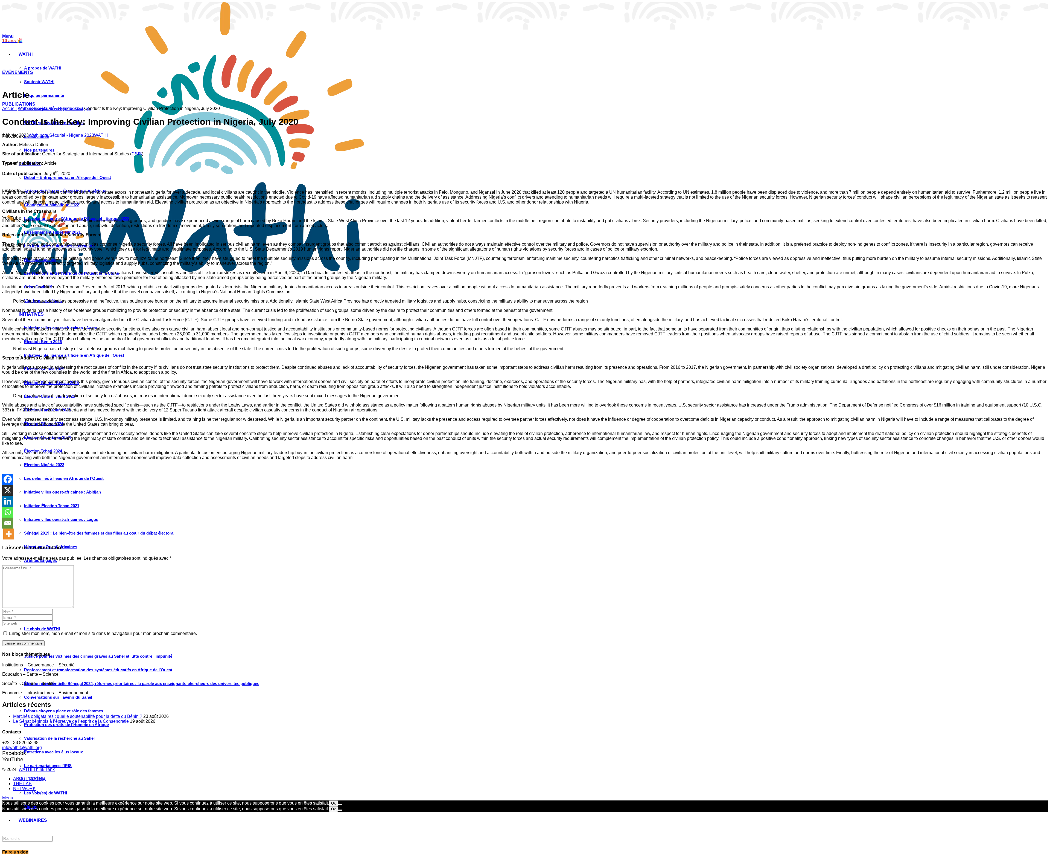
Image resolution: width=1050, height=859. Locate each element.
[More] (8, 534)
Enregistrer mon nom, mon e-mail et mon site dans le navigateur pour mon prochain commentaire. (103, 633)
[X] (7, 490)
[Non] (340, 804)
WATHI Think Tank (37, 769)
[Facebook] (7, 479)
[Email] (7, 523)
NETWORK (24, 788)
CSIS (137, 154)
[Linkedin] (7, 501)
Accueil (9, 108)
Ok (333, 803)
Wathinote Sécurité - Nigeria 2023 (50, 108)
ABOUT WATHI (28, 778)
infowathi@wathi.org (22, 747)
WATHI (101, 135)
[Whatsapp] (7, 512)
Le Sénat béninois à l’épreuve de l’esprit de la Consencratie (71, 721)
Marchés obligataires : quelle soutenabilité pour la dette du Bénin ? (77, 716)
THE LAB (22, 783)
